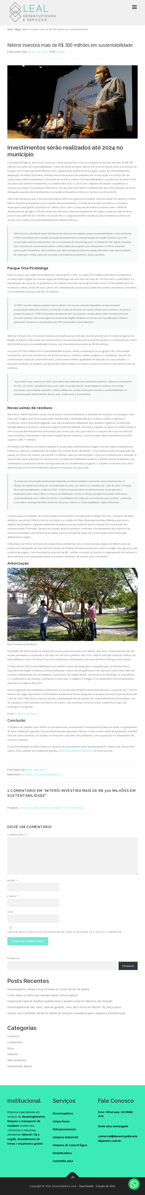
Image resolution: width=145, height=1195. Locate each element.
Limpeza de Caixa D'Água (70, 1145)
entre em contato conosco (76, 750)
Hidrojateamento (64, 1129)
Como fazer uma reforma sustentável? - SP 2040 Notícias (51, 807)
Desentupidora (63, 1113)
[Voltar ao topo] (72, 1177)
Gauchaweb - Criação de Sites (97, 1186)
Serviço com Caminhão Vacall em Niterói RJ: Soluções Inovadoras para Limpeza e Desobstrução (66, 1013)
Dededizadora (62, 1153)
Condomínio (14, 1042)
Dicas (10, 1048)
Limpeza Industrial (65, 1137)
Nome (12, 880)
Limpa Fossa (61, 1121)
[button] (134, 1184)
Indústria (12, 1054)
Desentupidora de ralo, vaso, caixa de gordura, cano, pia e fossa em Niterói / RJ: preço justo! (64, 1007)
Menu (134, 7)
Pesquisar (13, 958)
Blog (17, 29)
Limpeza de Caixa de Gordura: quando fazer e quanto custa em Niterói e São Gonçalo (60, 1001)
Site (10, 912)
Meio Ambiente (36, 769)
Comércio (13, 1036)
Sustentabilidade (46, 774)
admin (60, 51)
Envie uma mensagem (113, 1126)
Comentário (17, 834)
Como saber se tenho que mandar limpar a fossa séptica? (42, 995)
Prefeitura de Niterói (26, 713)
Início (10, 29)
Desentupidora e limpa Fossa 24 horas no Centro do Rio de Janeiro (48, 989)
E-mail (13, 896)
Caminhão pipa (63, 1161)
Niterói (26, 774)
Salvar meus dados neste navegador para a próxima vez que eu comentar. (64, 932)
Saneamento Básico (19, 1066)
